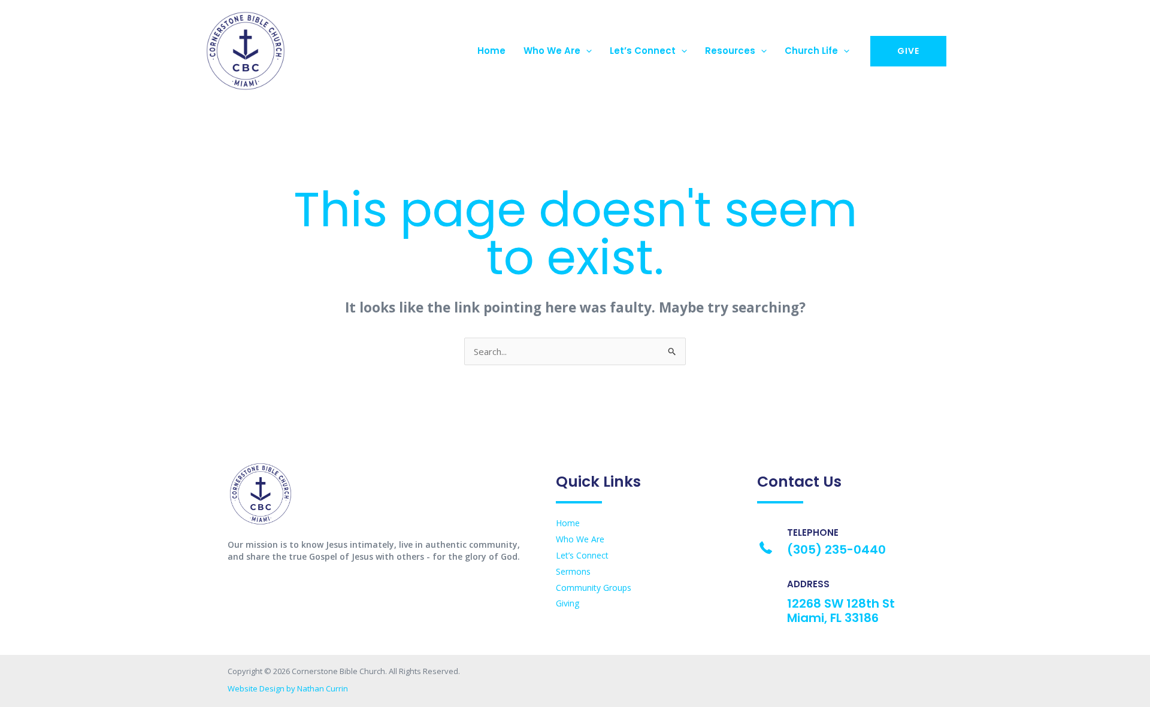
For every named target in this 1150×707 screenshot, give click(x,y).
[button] (586, 51)
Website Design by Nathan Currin (288, 688)
